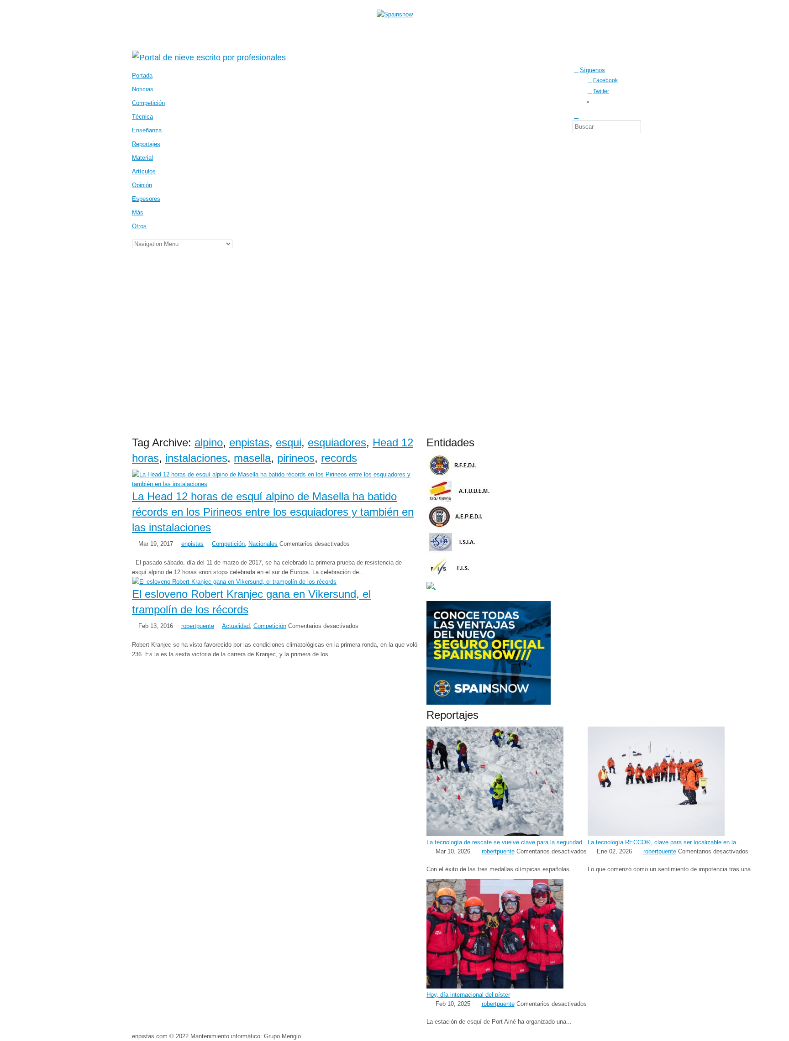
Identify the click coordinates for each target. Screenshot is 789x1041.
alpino (209, 442)
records (339, 458)
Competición (228, 543)
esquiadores (337, 442)
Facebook (605, 80)
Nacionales (263, 543)
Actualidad (236, 626)
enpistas (249, 442)
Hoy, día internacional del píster (468, 994)
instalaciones (196, 458)
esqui (288, 442)
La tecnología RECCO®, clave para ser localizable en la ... (665, 842)
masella (252, 458)
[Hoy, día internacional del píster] (494, 986)
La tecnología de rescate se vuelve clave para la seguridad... (507, 842)
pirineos (296, 458)
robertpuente (197, 626)
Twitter (601, 91)
